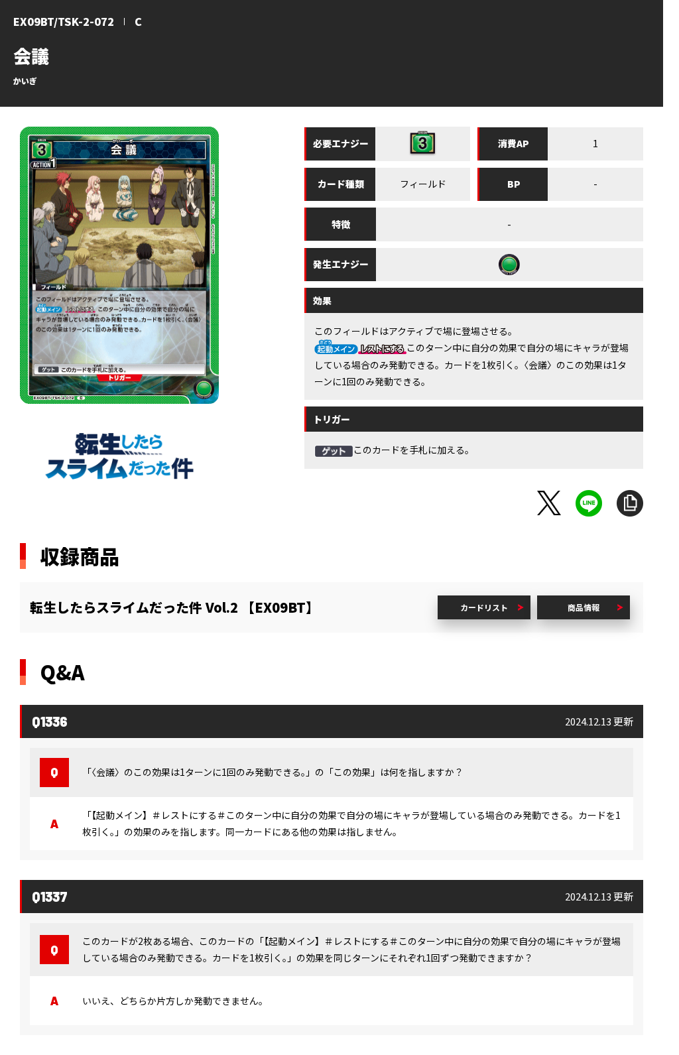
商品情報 (583, 607)
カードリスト (484, 607)
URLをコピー (630, 503)
